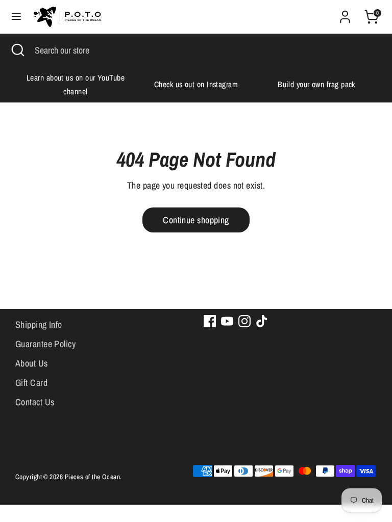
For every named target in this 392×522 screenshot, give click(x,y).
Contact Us (35, 402)
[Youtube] (227, 321)
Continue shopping (196, 220)
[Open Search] (17, 50)
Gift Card (31, 382)
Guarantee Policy (45, 343)
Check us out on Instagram (196, 84)
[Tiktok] (262, 321)
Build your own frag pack (316, 84)
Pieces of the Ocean (92, 476)
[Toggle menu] (16, 16)
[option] (75, 84)
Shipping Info (38, 324)
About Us (31, 363)
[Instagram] (244, 321)
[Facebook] (210, 321)
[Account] (345, 13)
